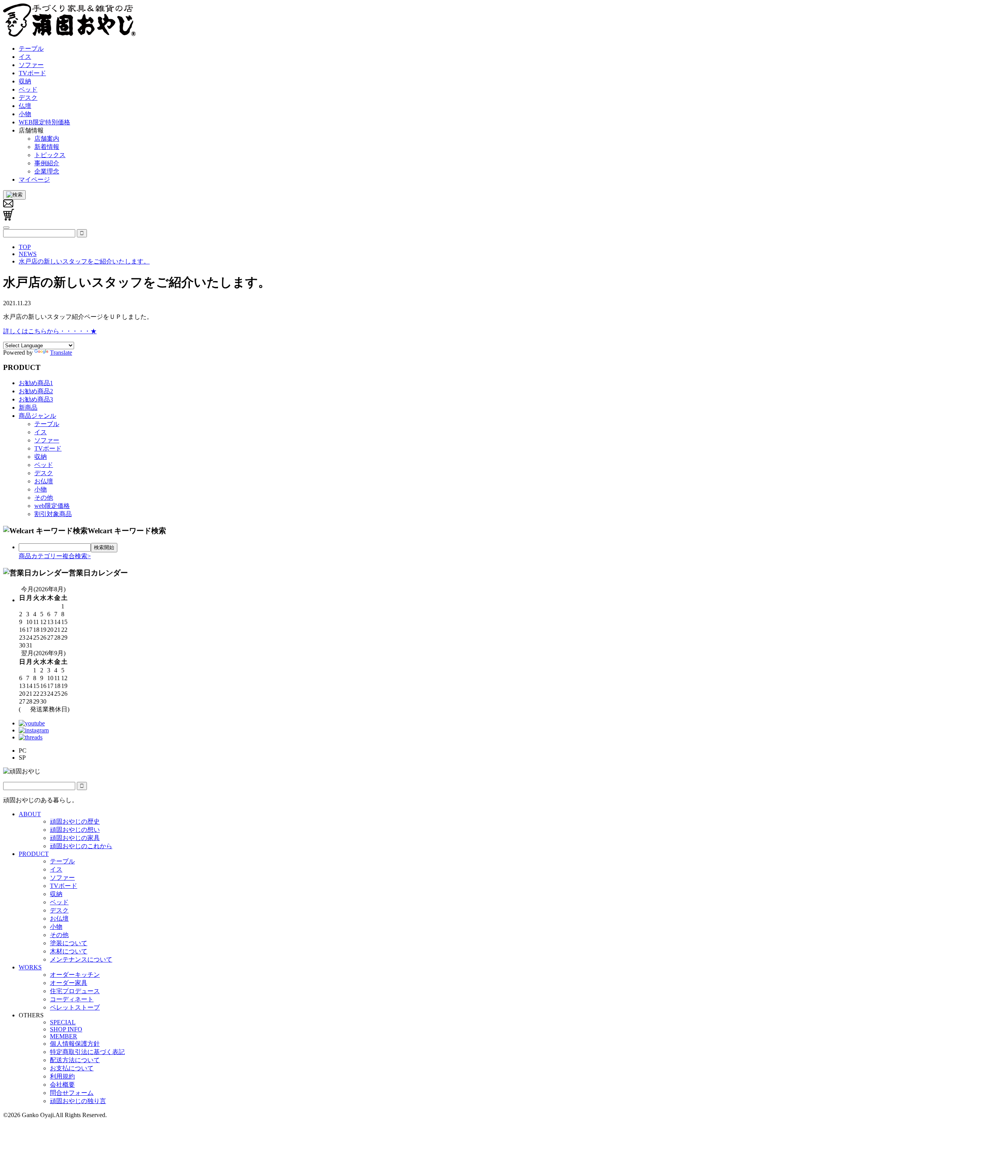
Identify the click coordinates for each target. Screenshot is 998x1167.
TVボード (48, 448)
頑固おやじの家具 (75, 838)
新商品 (28, 407)
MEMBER (63, 1036)
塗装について (68, 943)
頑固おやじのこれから (81, 846)
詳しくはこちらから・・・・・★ (50, 331)
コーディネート (72, 999)
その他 (43, 497)
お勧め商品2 (36, 391)
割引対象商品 (53, 514)
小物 (40, 489)
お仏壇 (43, 481)
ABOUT (30, 814)
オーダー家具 (68, 983)
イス (40, 432)
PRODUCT (34, 853)
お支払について (72, 1068)
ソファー (46, 440)
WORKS (30, 967)
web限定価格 (52, 505)
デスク (43, 473)
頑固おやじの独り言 (78, 1101)
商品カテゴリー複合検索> (55, 556)
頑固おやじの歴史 (75, 821)
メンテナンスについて (81, 959)
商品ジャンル (37, 415)
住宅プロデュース (75, 991)
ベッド (43, 464)
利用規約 (62, 1076)
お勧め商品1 (36, 383)
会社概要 (62, 1084)
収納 (40, 456)
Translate (61, 352)
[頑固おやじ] (69, 35)
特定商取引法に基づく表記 (87, 1052)
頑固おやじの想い (75, 829)
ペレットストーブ (75, 1007)
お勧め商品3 (36, 399)
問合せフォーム (72, 1092)
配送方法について (75, 1060)
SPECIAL (63, 1022)
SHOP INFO (66, 1029)
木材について (68, 951)
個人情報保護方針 (75, 1043)
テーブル (46, 424)
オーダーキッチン (75, 974)
